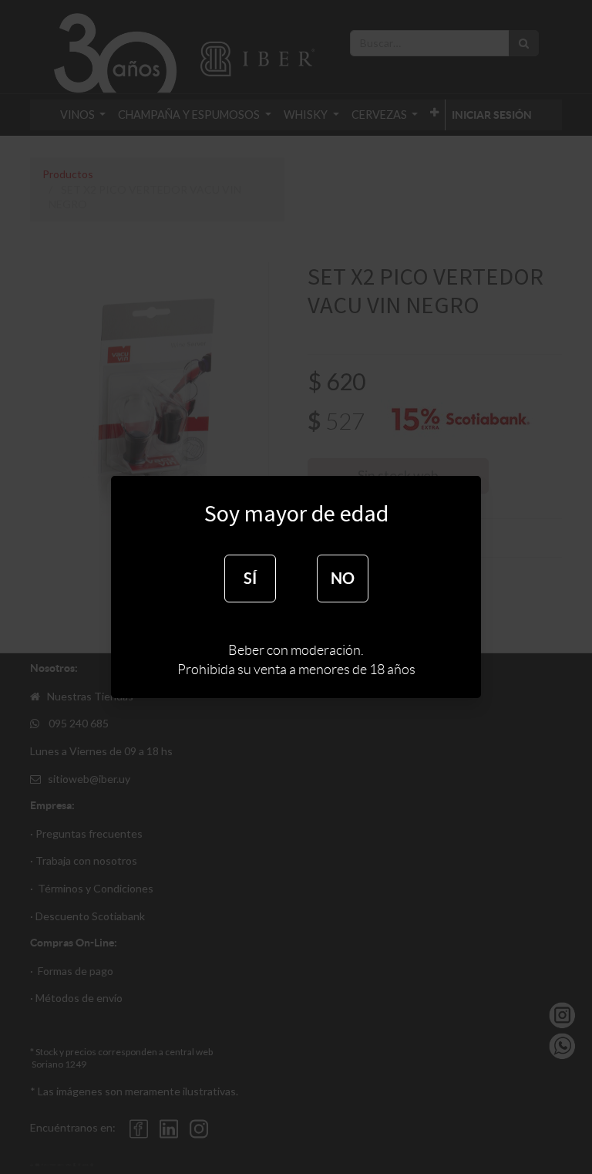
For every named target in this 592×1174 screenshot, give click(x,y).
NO (343, 578)
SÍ (250, 578)
